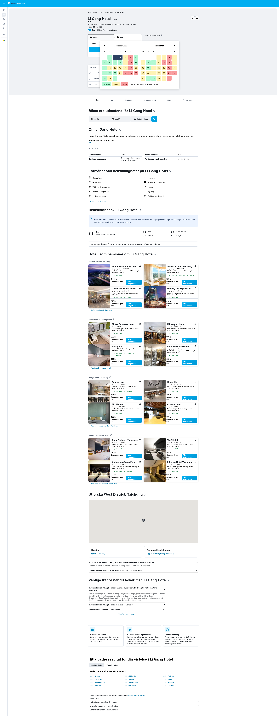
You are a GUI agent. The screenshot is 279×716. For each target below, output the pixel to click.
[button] (3, 3)
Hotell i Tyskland (168, 676)
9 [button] (115, 62)
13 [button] (136, 62)
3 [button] (120, 57)
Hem (89, 12)
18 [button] (125, 68)
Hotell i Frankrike (95, 679)
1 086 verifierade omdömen (106, 30)
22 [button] (110, 73)
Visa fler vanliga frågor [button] (126, 614)
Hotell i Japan (167, 679)
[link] (101, 310)
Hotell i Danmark (95, 685)
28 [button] (104, 78)
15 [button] (110, 68)
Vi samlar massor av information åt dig (104, 706)
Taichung (107, 12)
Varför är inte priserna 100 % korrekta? (104, 709)
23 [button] (115, 73)
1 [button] (109, 57)
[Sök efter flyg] (4, 10)
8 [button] (109, 62)
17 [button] (120, 68)
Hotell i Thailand (168, 685)
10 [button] (120, 62)
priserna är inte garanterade (136, 695)
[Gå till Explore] (4, 28)
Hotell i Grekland (131, 682)
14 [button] (104, 68)
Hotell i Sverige (94, 676)
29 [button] (110, 78)
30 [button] (115, 78)
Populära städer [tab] (113, 665)
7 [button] (104, 62)
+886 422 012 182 (95, 27)
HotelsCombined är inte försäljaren (103, 702)
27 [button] (136, 73)
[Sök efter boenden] (4, 14)
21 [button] (104, 73)
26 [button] (131, 73)
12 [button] (131, 62)
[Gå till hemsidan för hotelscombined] (16, 3)
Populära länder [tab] (96, 665)
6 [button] (135, 57)
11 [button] (125, 62)
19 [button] (131, 68)
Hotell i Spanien (168, 682)
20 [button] (136, 68)
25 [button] (125, 73)
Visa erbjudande (132, 282)
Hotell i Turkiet (130, 676)
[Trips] (4, 34)
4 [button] (125, 57)
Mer (90, 142)
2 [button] (115, 57)
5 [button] (130, 57)
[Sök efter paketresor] (4, 24)
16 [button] (115, 68)
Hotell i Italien (130, 685)
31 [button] (169, 78)
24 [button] (120, 73)
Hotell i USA (129, 679)
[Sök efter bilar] (4, 19)
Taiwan (95, 12)
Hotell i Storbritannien (97, 682)
